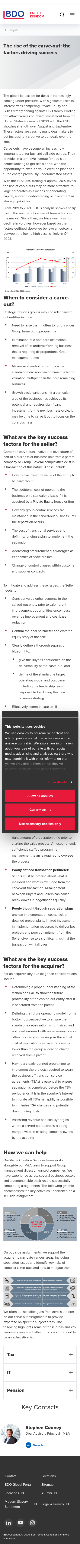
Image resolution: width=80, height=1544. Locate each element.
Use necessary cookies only (40, 823)
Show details (57, 782)
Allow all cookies (40, 795)
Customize (37, 809)
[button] (35, 1445)
